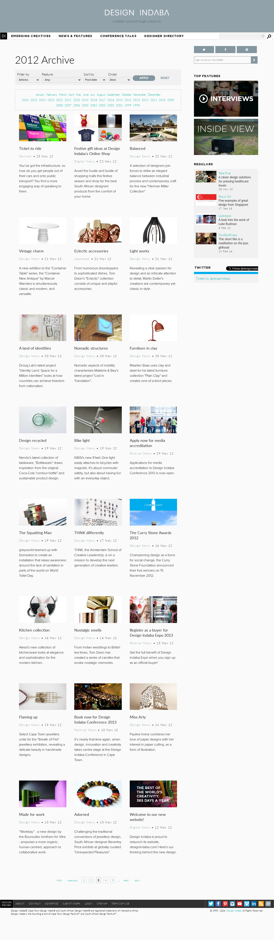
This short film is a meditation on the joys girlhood (233, 243)
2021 (68, 100)
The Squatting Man (35, 532)
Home (3, 36)
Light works (139, 250)
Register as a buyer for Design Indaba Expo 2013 (151, 632)
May (78, 94)
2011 (153, 100)
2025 (33, 100)
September (113, 94)
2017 (102, 100)
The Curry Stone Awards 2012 (150, 535)
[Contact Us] (268, 903)
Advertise (51, 903)
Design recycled (32, 440)
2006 (76, 105)
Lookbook (82, 258)
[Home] (137, 14)
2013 (136, 100)
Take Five (225, 173)
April (71, 94)
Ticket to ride (30, 148)
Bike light (82, 440)
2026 (25, 100)
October (127, 94)
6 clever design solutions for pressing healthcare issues (235, 181)
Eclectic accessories (91, 250)
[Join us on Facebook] (225, 49)
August (101, 94)
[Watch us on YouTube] (239, 903)
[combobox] (242, 36)
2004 (93, 105)
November (139, 94)
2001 (119, 105)
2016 (110, 100)
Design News (140, 156)
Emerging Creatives (31, 36)
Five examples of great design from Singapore (233, 202)
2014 (128, 100)
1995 (136, 105)
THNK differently (89, 532)
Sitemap (102, 903)
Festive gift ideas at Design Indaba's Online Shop (97, 151)
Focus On (225, 196)
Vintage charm (31, 250)
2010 (162, 100)
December (154, 94)
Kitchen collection (34, 630)
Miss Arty (138, 717)
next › (126, 880)
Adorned (81, 814)
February (52, 94)
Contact (35, 903)
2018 (93, 100)
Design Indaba (234, 910)
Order (112, 74)
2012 (145, 100)
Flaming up (28, 717)
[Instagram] (232, 903)
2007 (68, 105)
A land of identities (35, 348)
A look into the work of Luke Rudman (234, 221)
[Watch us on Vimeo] (246, 903)
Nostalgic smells (87, 630)
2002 (110, 105)
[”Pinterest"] (247, 49)
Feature (47, 74)
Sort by (88, 74)
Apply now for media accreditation (147, 443)
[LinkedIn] (253, 903)
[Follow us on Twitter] (204, 49)
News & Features (75, 36)
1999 (128, 105)
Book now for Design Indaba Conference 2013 (95, 719)
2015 (119, 100)
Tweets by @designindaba (213, 278)
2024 (42, 100)
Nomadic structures (91, 348)
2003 (102, 105)
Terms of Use (120, 903)
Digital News (84, 161)
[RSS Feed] (261, 903)
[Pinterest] (225, 903)
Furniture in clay (143, 348)
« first (59, 880)
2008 (59, 105)
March (63, 94)
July (92, 94)
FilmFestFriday (228, 235)
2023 (51, 100)
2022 (59, 100)
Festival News (141, 453)
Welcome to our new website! (148, 817)
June (86, 94)
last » (137, 880)
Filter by (23, 74)
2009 (170, 100)
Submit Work (71, 903)
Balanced (137, 148)
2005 (85, 105)
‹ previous (72, 880)
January (40, 94)
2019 (85, 100)
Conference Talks (118, 36)
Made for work (32, 814)
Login (88, 903)
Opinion (25, 156)
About (19, 903)
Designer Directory (164, 36)
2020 (76, 100)
